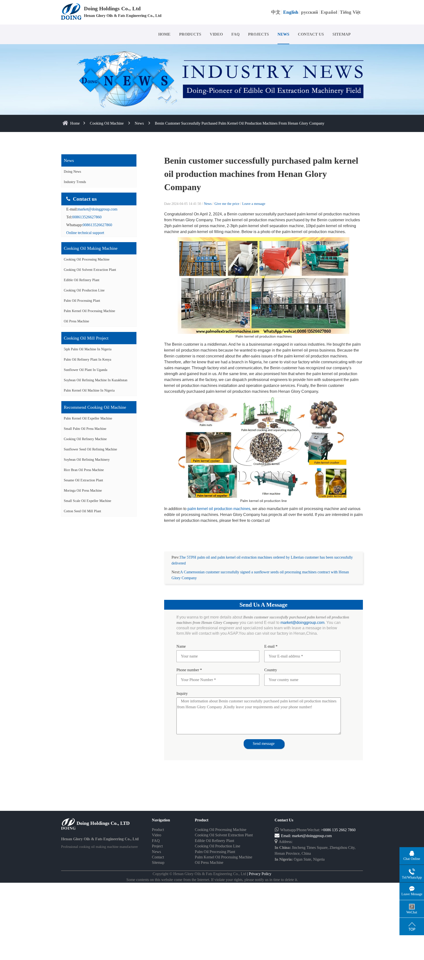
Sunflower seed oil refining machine (90, 449)
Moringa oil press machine (83, 490)
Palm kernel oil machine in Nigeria (89, 390)
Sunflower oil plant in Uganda (85, 370)
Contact (158, 857)
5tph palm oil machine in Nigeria (87, 349)
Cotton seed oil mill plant (82, 511)
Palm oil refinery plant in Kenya (87, 359)
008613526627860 (87, 217)
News (139, 123)
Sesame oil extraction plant (83, 480)
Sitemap (158, 862)
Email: (286, 836)
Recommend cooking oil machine (95, 407)
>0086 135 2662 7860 (338, 830)
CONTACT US (311, 34)
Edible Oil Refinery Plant (81, 280)
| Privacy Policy (258, 874)
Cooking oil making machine (91, 248)
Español (329, 12)
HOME (164, 34)
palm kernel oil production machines (218, 509)
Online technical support (85, 233)
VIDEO (216, 34)
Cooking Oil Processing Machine (86, 259)
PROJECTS (258, 34)
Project (157, 846)
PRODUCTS (190, 34)
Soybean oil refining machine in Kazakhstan (95, 380)
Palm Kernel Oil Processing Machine (89, 311)
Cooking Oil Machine (107, 123)
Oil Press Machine (76, 321)
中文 (275, 12)
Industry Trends (75, 182)
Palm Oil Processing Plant (82, 300)
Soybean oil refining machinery (87, 459)
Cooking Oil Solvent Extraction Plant (90, 270)
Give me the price (227, 204)
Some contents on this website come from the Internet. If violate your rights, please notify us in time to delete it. (212, 880)
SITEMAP (341, 34)
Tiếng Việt (350, 12)
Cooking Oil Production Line (84, 290)
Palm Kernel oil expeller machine (88, 418)
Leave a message (253, 204)
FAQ (235, 34)
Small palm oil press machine (85, 429)
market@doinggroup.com (97, 209)
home (75, 123)
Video (156, 835)
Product (158, 830)
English (290, 12)
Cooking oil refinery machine (85, 439)
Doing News (72, 171)
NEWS (283, 34)
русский (309, 12)
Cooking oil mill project (86, 338)
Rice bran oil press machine (84, 470)
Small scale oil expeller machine (87, 501)
